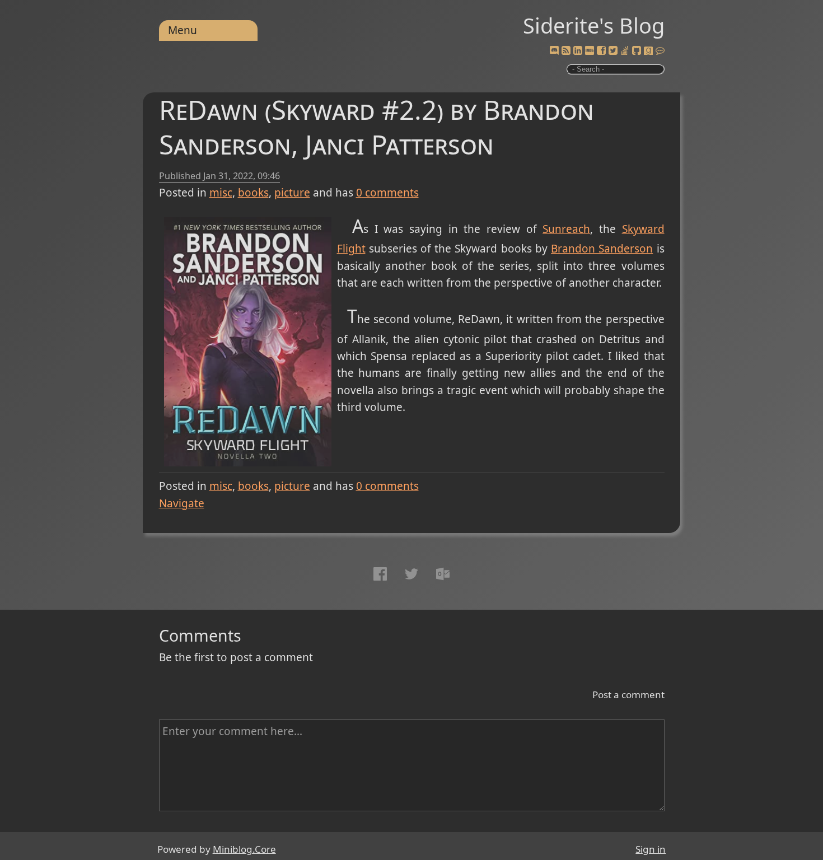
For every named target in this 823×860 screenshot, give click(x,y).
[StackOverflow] (624, 51)
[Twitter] (613, 51)
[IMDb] (589, 51)
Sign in (650, 849)
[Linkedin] (577, 51)
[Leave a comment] (660, 51)
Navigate (181, 503)
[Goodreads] (648, 51)
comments (387, 192)
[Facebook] (601, 51)
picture (292, 192)
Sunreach (566, 229)
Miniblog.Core (244, 849)
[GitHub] (636, 51)
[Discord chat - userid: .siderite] (554, 51)
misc (220, 192)
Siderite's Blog (594, 25)
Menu (182, 30)
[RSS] (566, 51)
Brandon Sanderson (602, 248)
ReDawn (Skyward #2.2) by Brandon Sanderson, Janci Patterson (376, 126)
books (253, 192)
